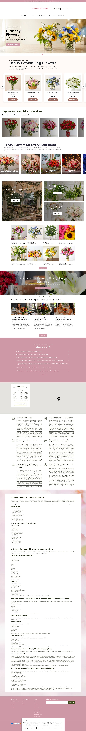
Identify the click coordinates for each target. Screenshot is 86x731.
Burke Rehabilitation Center (63, 429)
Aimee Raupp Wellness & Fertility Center (59, 420)
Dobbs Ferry (30, 424)
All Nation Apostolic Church (23, 485)
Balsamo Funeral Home (25, 448)
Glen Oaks (34, 428)
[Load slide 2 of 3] (41, 296)
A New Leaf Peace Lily (48, 243)
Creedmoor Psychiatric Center (56, 434)
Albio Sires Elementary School (66, 451)
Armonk (22, 420)
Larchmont (19, 432)
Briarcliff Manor (26, 421)
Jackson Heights (25, 431)
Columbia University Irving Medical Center (63, 433)
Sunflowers (9, 114)
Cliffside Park (38, 423)
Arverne (26, 420)
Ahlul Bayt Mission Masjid (30, 478)
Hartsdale (23, 429)
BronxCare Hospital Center (63, 427)
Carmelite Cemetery (26, 460)
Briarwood (32, 421)
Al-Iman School (56, 448)
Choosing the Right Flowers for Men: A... (41, 318)
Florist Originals (25, 114)
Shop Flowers (12, 99)
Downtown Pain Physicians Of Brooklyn (61, 436)
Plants (15, 114)
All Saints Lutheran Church (23, 486)
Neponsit (19, 434)
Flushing (24, 427)
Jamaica (32, 431)
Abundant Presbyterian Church (24, 473)
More (43, 374)
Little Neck (35, 432)
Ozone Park (19, 436)
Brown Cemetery (34, 459)
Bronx (18, 423)
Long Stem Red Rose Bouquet (12, 93)
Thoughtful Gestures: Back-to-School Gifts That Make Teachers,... (21, 318)
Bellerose (40, 420)
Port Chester (39, 436)
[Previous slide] (37, 296)
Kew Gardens (38, 431)
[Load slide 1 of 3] (40, 296)
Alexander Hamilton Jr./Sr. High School (58, 452)
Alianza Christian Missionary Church (25, 483)
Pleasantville (32, 436)
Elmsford (40, 425)
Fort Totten (19, 428)
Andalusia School (53, 456)
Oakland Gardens (38, 434)
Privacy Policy (59, 725)
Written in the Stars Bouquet (65, 264)
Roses (3, 114)
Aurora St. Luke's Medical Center (57, 423)
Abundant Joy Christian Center (34, 471)
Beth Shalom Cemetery (32, 452)
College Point (20, 424)
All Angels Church (38, 483)
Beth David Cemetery (37, 451)
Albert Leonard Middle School (60, 449)
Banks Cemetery (34, 448)
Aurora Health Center (69, 421)
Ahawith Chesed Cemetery (31, 444)
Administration (67, 447)
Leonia (29, 432)
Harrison (18, 429)
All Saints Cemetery (26, 445)
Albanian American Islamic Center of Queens (31, 482)
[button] (40, 15)
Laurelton (25, 432)
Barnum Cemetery (34, 449)
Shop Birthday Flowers (13, 44)
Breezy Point (19, 421)
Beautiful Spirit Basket (33, 92)
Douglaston (36, 424)
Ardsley (18, 420)
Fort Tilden (39, 427)
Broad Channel (38, 421)
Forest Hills (29, 427)
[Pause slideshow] (49, 296)
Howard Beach (38, 429)
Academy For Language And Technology (64, 445)
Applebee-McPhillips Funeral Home (25, 447)
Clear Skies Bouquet (52, 92)
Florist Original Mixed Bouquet (66, 243)
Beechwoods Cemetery (26, 451)
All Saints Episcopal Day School (66, 453)
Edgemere (29, 425)
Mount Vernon (38, 433)
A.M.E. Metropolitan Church (23, 470)
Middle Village (31, 433)
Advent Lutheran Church (27, 474)
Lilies (19, 114)
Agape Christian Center (33, 475)
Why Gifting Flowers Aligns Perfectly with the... (62, 318)
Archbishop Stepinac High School (60, 459)
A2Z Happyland (62, 444)
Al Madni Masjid (25, 479)
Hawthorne (28, 429)
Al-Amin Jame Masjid (25, 481)
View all (43, 268)
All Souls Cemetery (37, 445)
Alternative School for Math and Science (64, 455)
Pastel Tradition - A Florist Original (18, 243)
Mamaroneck (19, 433)
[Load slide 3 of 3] (43, 296)
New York (30, 434)
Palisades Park (26, 436)
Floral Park (19, 427)
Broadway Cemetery (21, 457)
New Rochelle (24, 434)
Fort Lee (34, 427)
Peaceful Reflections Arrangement (73, 93)
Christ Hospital (58, 432)
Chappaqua (31, 423)
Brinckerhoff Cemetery (36, 456)
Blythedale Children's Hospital (64, 424)
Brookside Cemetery (25, 459)
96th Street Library (53, 444)
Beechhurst (34, 420)
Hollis (33, 429)
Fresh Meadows (27, 428)
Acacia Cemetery (20, 444)
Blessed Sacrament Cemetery (29, 455)
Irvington (19, 431)
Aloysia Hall (51, 455)
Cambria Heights (24, 423)
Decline (55, 728)
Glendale (40, 428)
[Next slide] (46, 296)
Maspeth (25, 433)
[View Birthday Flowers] (42, 54)
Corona (25, 424)
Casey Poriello (35, 460)
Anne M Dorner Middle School (63, 456)
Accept (42, 728)
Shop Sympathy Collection (43, 287)
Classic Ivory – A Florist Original (18, 264)
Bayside (30, 420)
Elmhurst (35, 425)
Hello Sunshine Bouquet (48, 264)
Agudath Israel (32, 477)
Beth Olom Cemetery (21, 452)
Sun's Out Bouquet (31, 264)
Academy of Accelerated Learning (56, 447)
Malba (40, 432)
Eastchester (24, 425)
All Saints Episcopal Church (35, 485)
